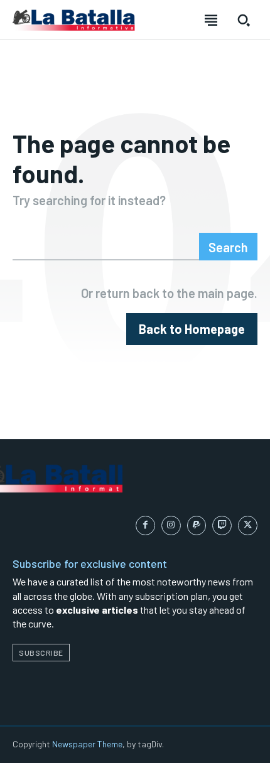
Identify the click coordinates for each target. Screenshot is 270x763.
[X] (247, 525)
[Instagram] (171, 525)
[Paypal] (197, 525)
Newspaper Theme (87, 744)
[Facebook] (145, 525)
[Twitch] (222, 525)
